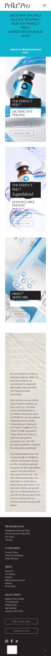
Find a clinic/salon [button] (21, 621)
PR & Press (10, 586)
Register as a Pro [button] (22, 133)
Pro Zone (9, 537)
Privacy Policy (11, 552)
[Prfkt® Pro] (17, 5)
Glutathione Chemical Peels (17, 531)
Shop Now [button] (19, 314)
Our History (10, 574)
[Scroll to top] (45, 650)
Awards (8, 583)
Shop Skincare (11, 558)
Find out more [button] (20, 125)
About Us (9, 571)
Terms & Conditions (14, 555)
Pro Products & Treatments (17, 534)
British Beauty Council (15, 580)
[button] (44, 5)
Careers (8, 577)
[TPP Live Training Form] (25, 34)
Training (8, 540)
